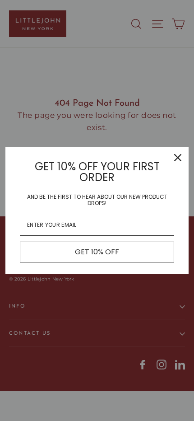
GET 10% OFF (97, 252)
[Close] (178, 157)
